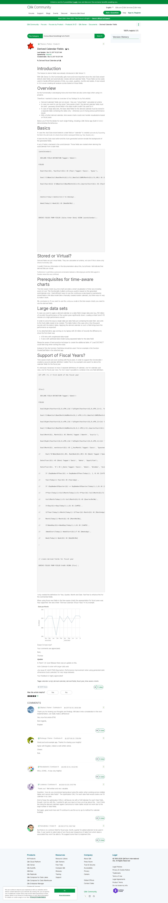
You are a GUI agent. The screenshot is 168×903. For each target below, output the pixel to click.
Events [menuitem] (55, 13)
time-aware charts (91, 681)
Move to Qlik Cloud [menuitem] (77, 13)
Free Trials (59, 865)
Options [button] (138, 24)
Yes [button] (52, 692)
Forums (44, 24)
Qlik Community (33, 24)
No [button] (66, 692)
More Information (64, 895)
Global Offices (89, 880)
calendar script (47, 681)
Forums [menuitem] (31, 13)
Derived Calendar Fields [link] (108, 24)
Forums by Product (56, 24)
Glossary (59, 871)
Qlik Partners (60, 862)
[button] (103, 44)
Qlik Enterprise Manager (35, 883)
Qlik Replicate (32, 874)
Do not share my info (120, 885)
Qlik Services (128, 7)
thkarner (49, 54)
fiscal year (80, 681)
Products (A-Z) (71, 24)
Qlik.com (118, 7)
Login (75, 2)
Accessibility (88, 868)
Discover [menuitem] (64, 13)
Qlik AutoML (31, 868)
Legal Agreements (118, 879)
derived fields (71, 681)
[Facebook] (93, 896)
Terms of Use (117, 876)
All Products (31, 859)
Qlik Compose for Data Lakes (37, 877)
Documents (93, 24)
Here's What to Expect (101, 18)
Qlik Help (137, 7)
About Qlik (87, 859)
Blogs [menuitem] (48, 13)
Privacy (86, 871)
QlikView (30, 871)
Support (58, 877)
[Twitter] (85, 896)
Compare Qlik (60, 868)
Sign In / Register (134, 13)
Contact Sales (89, 883)
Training (58, 874)
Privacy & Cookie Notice (121, 870)
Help (124, 13)
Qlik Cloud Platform (34, 862)
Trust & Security (89, 865)
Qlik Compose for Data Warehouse (39, 880)
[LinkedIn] (89, 896)
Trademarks (116, 873)
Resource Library (62, 859)
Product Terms (117, 882)
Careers (86, 874)
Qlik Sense (83, 24)
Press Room (88, 862)
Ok (65, 890)
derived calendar (59, 681)
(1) (37, 696)
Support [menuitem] (40, 13)
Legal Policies (117, 867)
